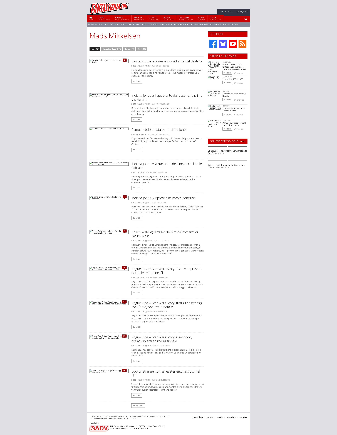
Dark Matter (215, 24)
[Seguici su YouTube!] (232, 43)
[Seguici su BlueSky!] (223, 43)
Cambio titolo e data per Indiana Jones (159, 129)
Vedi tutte (242, 141)
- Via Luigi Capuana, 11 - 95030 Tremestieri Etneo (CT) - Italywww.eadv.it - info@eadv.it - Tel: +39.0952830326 (137, 427)
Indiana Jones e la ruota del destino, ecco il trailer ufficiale (167, 165)
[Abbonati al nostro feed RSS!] (242, 43)
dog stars (153, 24)
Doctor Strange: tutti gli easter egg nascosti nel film (165, 373)
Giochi (168, 18)
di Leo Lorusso (137, 66)
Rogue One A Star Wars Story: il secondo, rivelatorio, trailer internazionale (161, 339)
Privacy (210, 417)
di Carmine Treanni (139, 134)
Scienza (153, 18)
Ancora (139, 405)
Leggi (138, 81)
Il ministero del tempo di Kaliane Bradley (233, 109)
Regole (220, 417)
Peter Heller (141, 24)
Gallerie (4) (129, 49)
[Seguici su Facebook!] (213, 43)
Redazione (231, 417)
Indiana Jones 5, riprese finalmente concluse (163, 198)
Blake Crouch (166, 24)
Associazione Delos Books (105, 419)
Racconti (186, 18)
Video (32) (142, 49)
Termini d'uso (197, 417)
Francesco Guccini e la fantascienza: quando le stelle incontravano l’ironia (234, 66)
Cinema (122, 18)
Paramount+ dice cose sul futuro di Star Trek (234, 123)
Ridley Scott (120, 24)
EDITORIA (225, 91)
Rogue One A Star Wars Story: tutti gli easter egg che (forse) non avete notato (166, 305)
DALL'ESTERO (227, 76)
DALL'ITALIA (226, 62)
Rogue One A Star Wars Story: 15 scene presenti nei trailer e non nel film (166, 270)
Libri (104, 18)
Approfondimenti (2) (112, 49)
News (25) (95, 49)
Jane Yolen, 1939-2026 (232, 79)
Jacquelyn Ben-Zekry (199, 24)
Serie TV (139, 18)
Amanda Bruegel (181, 24)
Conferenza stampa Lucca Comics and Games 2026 (226, 166)
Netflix (131, 24)
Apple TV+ (109, 24)
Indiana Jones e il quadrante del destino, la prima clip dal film (166, 97)
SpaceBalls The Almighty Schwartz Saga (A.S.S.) (227, 152)
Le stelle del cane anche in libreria (234, 94)
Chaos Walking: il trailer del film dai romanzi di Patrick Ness (164, 234)
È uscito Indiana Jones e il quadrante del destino (166, 61)
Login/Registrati (241, 11)
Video (201, 18)
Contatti (243, 417)
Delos (215, 18)
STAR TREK (226, 120)
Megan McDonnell (231, 24)
